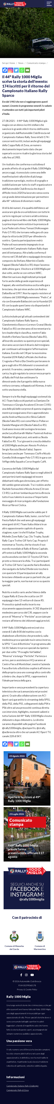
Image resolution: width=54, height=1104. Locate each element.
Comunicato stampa (36, 63)
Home (12, 63)
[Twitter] (16, 70)
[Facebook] (4, 70)
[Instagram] (10, 70)
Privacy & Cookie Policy (27, 989)
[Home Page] (14, 4)
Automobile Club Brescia (30, 981)
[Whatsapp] (21, 70)
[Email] (27, 70)
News (20, 63)
